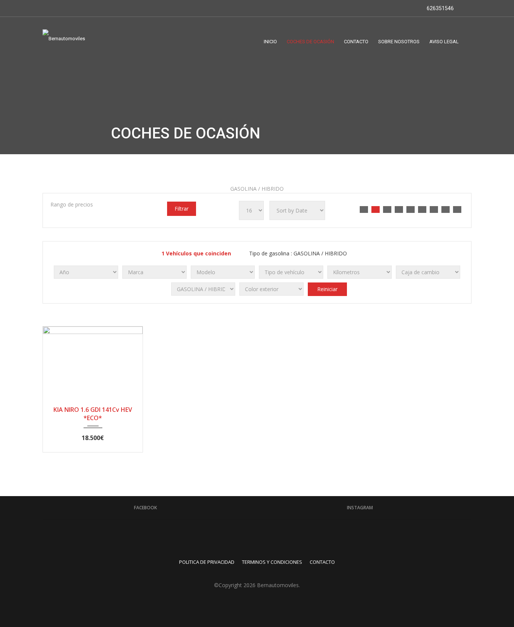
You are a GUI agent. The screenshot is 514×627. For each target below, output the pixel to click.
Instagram (360, 507)
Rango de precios (71, 204)
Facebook (145, 507)
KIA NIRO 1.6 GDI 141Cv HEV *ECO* (92, 413)
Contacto (322, 562)
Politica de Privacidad (206, 562)
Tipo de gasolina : (297, 253)
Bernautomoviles (278, 585)
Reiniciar (327, 289)
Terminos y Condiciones (272, 562)
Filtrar (182, 208)
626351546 (440, 8)
